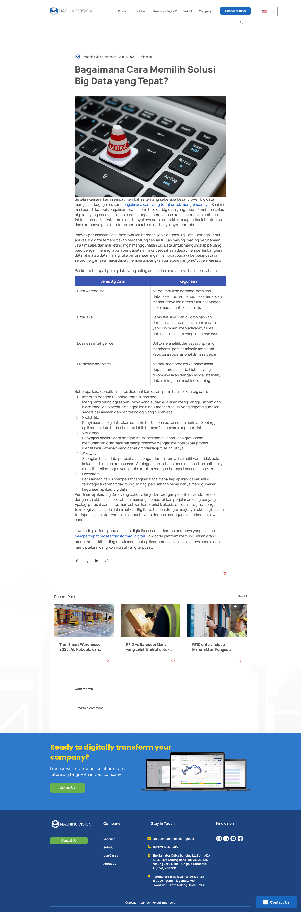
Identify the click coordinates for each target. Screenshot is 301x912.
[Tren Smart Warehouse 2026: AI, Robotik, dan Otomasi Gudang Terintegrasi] (84, 620)
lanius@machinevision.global (173, 839)
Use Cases (110, 855)
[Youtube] (233, 838)
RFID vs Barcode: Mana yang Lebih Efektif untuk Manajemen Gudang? (148, 647)
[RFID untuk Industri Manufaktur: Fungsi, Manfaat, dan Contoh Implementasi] (217, 620)
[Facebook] (240, 838)
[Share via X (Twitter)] (87, 561)
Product (109, 839)
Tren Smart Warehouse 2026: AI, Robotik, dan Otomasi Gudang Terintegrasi (80, 647)
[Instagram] (219, 838)
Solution (109, 847)
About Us (109, 864)
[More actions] (223, 56)
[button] (123, 11)
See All (242, 596)
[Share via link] (107, 561)
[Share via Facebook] (77, 561)
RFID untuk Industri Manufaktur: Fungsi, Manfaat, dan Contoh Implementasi (211, 647)
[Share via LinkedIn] (97, 561)
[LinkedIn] (226, 838)
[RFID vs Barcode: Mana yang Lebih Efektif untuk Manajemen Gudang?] (150, 620)
